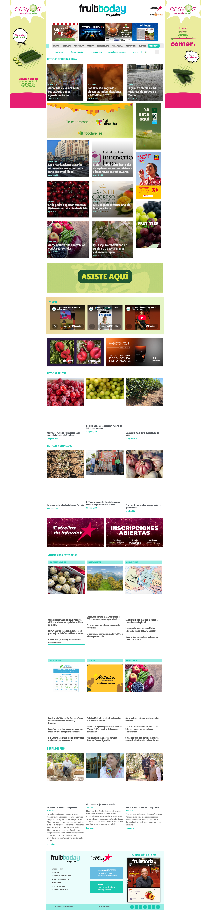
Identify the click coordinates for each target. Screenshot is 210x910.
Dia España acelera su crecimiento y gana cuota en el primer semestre (66, 739)
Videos (135, 52)
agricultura (132, 562)
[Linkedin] (145, 907)
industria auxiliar (57, 562)
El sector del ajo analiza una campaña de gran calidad (143, 506)
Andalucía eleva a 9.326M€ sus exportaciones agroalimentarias (64, 91)
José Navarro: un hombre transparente (142, 807)
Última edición (77, 52)
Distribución (131, 46)
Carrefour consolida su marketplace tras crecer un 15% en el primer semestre (65, 730)
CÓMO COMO (52, 241)
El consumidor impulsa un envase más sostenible (103, 626)
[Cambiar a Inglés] (146, 52)
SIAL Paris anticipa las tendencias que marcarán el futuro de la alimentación (141, 739)
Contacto (55, 872)
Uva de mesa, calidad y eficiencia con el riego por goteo (65, 640)
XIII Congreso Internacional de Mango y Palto (111, 206)
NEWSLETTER (103, 884)
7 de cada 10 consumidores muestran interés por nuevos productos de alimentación (141, 729)
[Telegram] (153, 907)
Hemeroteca (59, 52)
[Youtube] (149, 907)
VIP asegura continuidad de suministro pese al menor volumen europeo (110, 248)
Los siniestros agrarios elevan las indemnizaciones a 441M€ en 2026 (104, 91)
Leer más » (51, 844)
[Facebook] (140, 907)
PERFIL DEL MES (56, 748)
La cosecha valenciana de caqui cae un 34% (142, 434)
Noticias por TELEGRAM (107, 870)
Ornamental (117, 46)
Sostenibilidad (103, 46)
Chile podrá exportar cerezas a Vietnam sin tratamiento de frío (68, 206)
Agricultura (79, 46)
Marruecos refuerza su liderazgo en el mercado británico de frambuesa (63, 434)
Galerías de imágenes (117, 52)
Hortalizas (66, 46)
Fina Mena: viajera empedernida (100, 804)
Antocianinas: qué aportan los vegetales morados (66, 246)
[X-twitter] (132, 907)
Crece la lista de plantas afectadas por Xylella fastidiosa (141, 638)
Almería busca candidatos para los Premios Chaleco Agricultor (102, 739)
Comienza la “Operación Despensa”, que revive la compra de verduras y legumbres (65, 720)
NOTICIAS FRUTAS (56, 373)
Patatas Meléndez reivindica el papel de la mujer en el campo (104, 719)
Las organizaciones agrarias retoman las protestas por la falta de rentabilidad (65, 168)
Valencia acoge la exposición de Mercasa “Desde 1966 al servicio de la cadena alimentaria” (104, 729)
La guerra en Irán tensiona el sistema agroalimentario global (141, 621)
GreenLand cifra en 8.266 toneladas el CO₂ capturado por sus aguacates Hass (103, 617)
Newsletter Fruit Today (61, 879)
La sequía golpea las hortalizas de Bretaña (65, 505)
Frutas (56, 46)
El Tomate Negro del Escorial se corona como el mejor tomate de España (103, 503)
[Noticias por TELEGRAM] (94, 871)
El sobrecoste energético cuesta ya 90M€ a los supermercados (105, 635)
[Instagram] (136, 907)
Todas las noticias (58, 886)
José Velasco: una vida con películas (62, 807)
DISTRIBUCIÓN (55, 660)
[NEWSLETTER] (94, 885)
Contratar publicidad (60, 890)
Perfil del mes (96, 52)
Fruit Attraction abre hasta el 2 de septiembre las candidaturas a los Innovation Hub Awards (112, 168)
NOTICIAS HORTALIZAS (59, 445)
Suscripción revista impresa (62, 876)
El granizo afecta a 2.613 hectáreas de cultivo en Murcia (142, 91)
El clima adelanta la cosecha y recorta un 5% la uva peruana (104, 427)
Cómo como (154, 46)
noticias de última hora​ (62, 59)
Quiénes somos (57, 869)
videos (53, 301)
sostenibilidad (94, 562)
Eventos (142, 46)
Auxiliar (90, 46)
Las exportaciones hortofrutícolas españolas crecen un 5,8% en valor (140, 629)
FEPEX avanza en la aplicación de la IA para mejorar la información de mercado (65, 632)
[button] (47, 46)
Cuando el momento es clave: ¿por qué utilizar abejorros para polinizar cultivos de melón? (65, 622)
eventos (91, 660)
